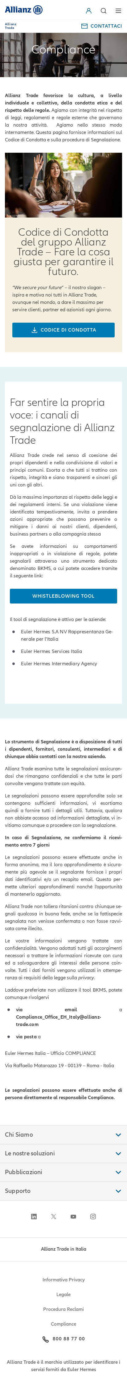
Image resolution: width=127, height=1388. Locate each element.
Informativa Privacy (64, 1280)
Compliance (63, 1324)
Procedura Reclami (63, 1309)
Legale (63, 1295)
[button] (90, 10)
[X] (53, 1216)
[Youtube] (73, 1216)
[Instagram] (93, 1216)
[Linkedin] (34, 1216)
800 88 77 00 (69, 1339)
